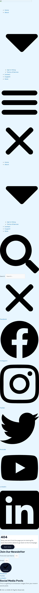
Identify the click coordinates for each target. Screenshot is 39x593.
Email (2, 560)
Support (7, 77)
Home (7, 10)
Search (2, 276)
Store (6, 79)
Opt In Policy (11, 70)
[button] (19, 121)
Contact (7, 74)
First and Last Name (7, 556)
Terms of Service (12, 72)
